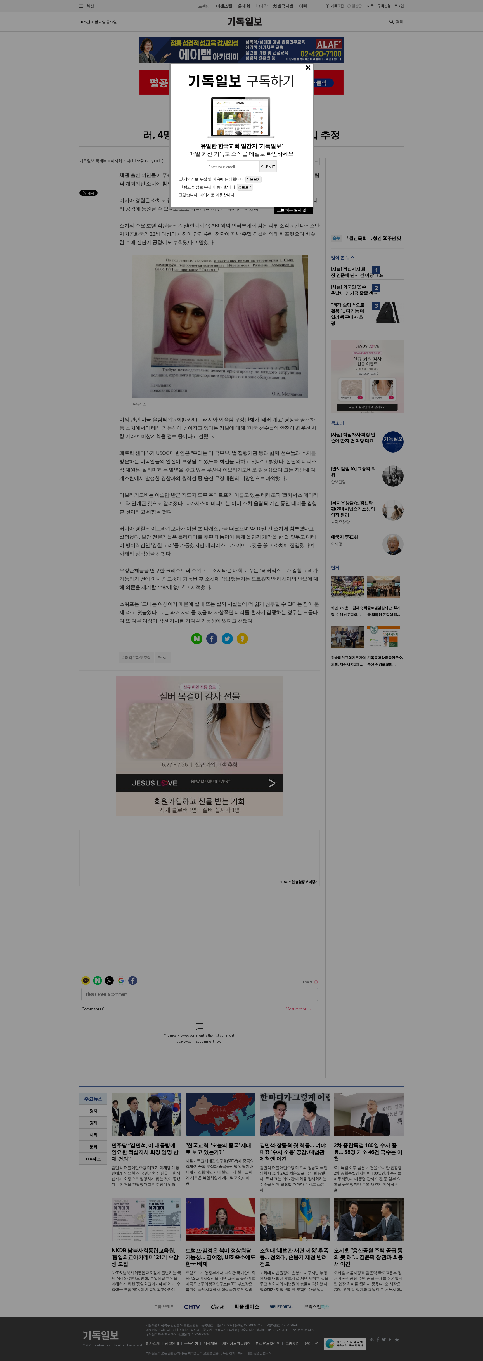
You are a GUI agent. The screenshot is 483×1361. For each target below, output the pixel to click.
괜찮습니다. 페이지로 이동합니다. (207, 194)
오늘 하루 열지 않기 (293, 209)
